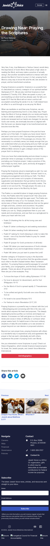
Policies (4, 453)
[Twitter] (16, 376)
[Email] (23, 376)
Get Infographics (25, 356)
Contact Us (35, 455)
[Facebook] (3, 376)
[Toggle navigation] (46, 5)
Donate (39, 5)
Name (3, 488)
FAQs (3, 444)
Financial (5, 447)
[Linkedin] (10, 376)
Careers (4, 440)
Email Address (6, 498)
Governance (6, 450)
